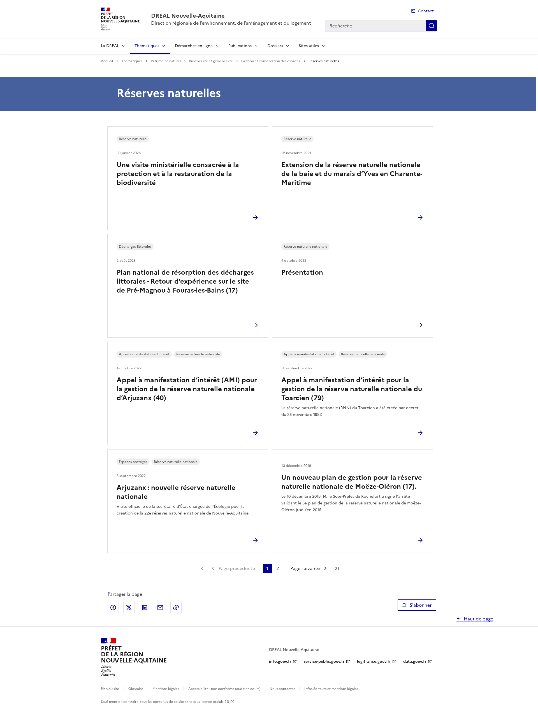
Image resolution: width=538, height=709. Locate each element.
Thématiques (146, 46)
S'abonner (421, 605)
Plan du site (110, 688)
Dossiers (275, 46)
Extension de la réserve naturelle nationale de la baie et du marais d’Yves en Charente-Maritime (351, 174)
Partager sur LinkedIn (144, 607)
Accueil (107, 61)
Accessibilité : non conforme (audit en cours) (224, 688)
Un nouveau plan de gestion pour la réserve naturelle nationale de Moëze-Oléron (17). (351, 482)
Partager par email (160, 607)
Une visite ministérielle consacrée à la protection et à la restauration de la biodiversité (178, 174)
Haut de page (478, 618)
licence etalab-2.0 (215, 701)
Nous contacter (282, 688)
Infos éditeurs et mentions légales (331, 688)
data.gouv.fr (414, 661)
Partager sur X (128, 607)
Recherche (431, 25)
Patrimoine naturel (166, 61)
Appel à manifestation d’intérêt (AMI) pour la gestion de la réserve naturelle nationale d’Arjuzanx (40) (187, 389)
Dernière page (336, 568)
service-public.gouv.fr (324, 661)
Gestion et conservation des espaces (270, 61)
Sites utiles (309, 46)
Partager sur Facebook (113, 607)
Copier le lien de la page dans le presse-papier (176, 607)
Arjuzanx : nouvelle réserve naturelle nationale (176, 492)
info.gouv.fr (280, 661)
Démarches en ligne (194, 46)
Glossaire (135, 688)
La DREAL (110, 46)
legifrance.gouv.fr (374, 661)
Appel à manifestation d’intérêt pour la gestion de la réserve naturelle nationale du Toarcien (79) (351, 389)
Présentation (302, 272)
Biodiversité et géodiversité (211, 61)
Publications (240, 46)
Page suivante (305, 568)
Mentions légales (165, 688)
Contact (426, 11)
